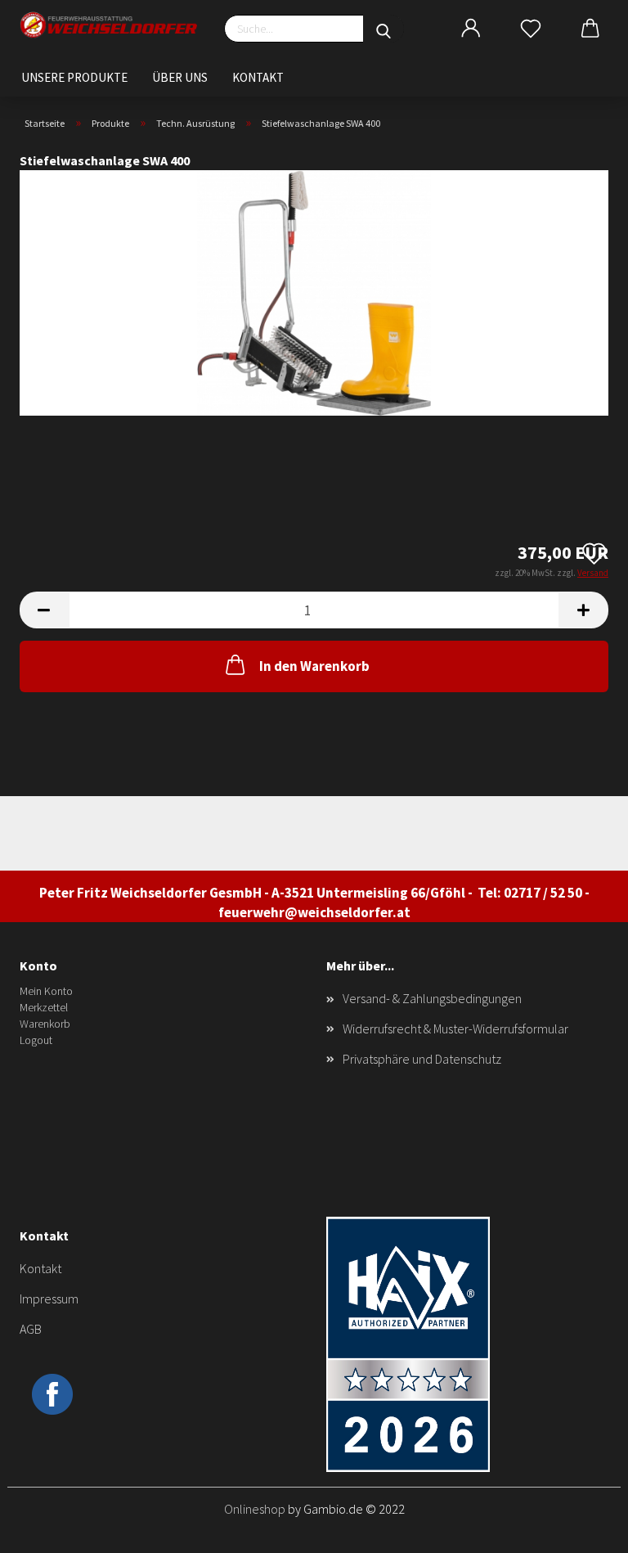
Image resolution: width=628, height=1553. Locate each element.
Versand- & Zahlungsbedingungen (432, 998)
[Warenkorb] (591, 28)
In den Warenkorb (314, 666)
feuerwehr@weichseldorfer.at (314, 912)
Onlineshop (254, 1509)
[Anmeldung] (470, 28)
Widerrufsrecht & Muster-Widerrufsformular (455, 1028)
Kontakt (258, 77)
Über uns (180, 77)
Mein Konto (46, 991)
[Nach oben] (583, 1528)
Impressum (49, 1298)
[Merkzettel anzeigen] (530, 28)
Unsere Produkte (74, 77)
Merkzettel (44, 1007)
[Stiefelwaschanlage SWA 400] (314, 291)
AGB (31, 1329)
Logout (36, 1040)
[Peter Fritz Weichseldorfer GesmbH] (110, 25)
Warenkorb (45, 1023)
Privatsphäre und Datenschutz (422, 1059)
